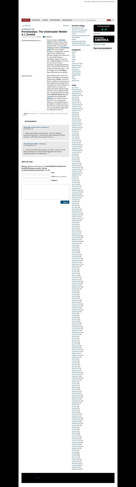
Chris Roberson (32, 113)
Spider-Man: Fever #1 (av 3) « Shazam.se (36, 127)
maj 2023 (74, 135)
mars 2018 (75, 253)
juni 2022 (74, 156)
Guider (74, 56)
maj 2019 (74, 226)
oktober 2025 (75, 93)
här (67, 94)
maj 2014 (74, 340)
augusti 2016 (75, 289)
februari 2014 (75, 346)
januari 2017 (75, 279)
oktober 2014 (75, 330)
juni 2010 (74, 429)
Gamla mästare (76, 37)
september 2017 (76, 264)
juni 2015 (74, 315)
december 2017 (76, 258)
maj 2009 (74, 454)
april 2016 (74, 296)
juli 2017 (74, 268)
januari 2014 (75, 347)
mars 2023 (75, 139)
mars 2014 (75, 344)
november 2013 (76, 351)
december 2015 (76, 304)
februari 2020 (75, 209)
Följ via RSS (87, 1)
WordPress (37, 477)
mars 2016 (75, 298)
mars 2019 (75, 230)
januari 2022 (75, 165)
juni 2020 (74, 201)
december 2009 (76, 440)
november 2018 (76, 237)
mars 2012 (75, 389)
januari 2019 (75, 234)
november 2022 (76, 146)
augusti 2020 (75, 197)
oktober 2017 (75, 262)
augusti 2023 (75, 129)
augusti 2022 (75, 152)
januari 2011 (75, 416)
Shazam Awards (76, 73)
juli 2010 (74, 427)
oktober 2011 (75, 399)
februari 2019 (75, 232)
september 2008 (76, 469)
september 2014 (76, 332)
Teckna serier (75, 80)
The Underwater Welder (62, 113)
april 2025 (74, 99)
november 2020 (76, 192)
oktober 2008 (75, 467)
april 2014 (74, 342)
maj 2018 (74, 249)
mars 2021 (75, 184)
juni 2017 (74, 270)
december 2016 (76, 281)
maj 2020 (74, 203)
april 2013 (74, 365)
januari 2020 (75, 211)
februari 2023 (75, 141)
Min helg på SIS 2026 (78, 28)
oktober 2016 (75, 285)
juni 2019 (74, 224)
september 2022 (76, 150)
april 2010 (74, 433)
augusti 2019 (75, 220)
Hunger (74, 39)
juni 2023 (74, 133)
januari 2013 (75, 370)
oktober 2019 (75, 216)
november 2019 (76, 215)
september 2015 (76, 309)
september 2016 (76, 287)
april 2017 (74, 273)
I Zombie (41, 113)
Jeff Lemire (46, 113)
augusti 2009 (75, 448)
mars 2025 (75, 101)
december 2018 (76, 235)
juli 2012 (74, 382)
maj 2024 (74, 114)
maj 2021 (74, 180)
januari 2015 (75, 325)
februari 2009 (75, 459)
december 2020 (76, 190)
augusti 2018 (75, 243)
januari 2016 (75, 302)
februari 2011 (75, 414)
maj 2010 (74, 431)
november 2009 (76, 442)
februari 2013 (75, 368)
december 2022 (76, 144)
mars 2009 (75, 458)
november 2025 (76, 91)
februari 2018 (75, 254)
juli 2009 (74, 450)
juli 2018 (74, 245)
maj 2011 (74, 408)
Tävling (74, 78)
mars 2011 (75, 412)
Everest (74, 33)
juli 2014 (74, 336)
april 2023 (74, 137)
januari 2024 (75, 122)
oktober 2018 (75, 239)
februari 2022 (75, 163)
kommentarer (47, 36)
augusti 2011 (75, 402)
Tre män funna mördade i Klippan (81, 45)
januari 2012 (75, 393)
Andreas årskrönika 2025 (79, 43)
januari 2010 (75, 439)
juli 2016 (74, 291)
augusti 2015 (75, 311)
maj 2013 (74, 363)
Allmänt (74, 52)
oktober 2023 (75, 125)
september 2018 (76, 241)
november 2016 (76, 283)
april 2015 (74, 319)
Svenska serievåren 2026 (79, 41)
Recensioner (75, 69)
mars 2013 (75, 366)
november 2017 (76, 260)
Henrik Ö (39, 36)
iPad (73, 61)
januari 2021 (75, 188)
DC (37, 113)
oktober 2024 (75, 106)
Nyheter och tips (28, 29)
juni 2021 (74, 179)
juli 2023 (74, 131)
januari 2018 (75, 256)
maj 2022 (74, 158)
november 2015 (76, 306)
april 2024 (74, 116)
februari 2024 (75, 120)
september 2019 (76, 218)
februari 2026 (75, 89)
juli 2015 (74, 313)
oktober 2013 (75, 353)
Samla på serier (76, 71)
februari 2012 (75, 391)
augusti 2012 (75, 380)
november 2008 (76, 465)
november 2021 (76, 169)
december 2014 (76, 327)
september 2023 (76, 127)
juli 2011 (74, 404)
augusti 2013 (75, 357)
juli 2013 (74, 359)
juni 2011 (74, 406)
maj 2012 (74, 385)
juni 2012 (74, 384)
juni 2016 (74, 292)
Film (73, 54)
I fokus (73, 58)
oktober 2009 (75, 444)
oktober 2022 (75, 148)
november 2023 (76, 123)
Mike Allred (52, 113)
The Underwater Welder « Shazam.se (35, 144)
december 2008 (76, 463)
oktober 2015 (75, 308)
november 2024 (76, 104)
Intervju (74, 59)
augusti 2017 (75, 266)
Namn (53, 172)
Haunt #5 (65, 25)
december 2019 (76, 213)
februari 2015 (75, 323)
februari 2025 (75, 103)
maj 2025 (74, 97)
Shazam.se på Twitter (96, 1)
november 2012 (76, 374)
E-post (58, 176)
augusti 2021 (75, 175)
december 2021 (76, 167)
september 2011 (76, 401)
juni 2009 (74, 452)
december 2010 (76, 418)
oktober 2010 (75, 421)
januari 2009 (75, 461)
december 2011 (76, 395)
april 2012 (74, 387)
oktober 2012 (75, 376)
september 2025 (76, 95)
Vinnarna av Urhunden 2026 (79, 30)
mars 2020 (75, 207)
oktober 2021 (75, 171)
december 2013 (76, 349)
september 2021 (76, 173)
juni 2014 (74, 338)
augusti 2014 (75, 334)
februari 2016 (75, 300)
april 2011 (74, 410)
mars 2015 (75, 321)
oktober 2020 (75, 194)
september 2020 (76, 196)
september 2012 (76, 378)
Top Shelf (24, 115)
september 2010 (76, 423)
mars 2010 (75, 435)
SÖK (109, 20)
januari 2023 (75, 142)
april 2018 (74, 251)
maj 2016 (74, 294)
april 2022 (74, 160)
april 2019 (74, 228)
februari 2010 (75, 437)
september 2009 (76, 446)
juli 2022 (74, 154)
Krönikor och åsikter (77, 63)
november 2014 (76, 328)
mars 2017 (75, 275)
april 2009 (74, 456)
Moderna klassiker (77, 65)
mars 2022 (75, 161)
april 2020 (74, 205)
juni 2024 (74, 112)
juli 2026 (74, 87)
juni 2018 (74, 247)
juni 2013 (74, 361)
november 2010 (76, 420)
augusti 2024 (75, 110)
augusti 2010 (75, 425)
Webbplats (54, 180)
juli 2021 (74, 177)
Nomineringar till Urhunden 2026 (81, 35)
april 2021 (74, 182)
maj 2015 (74, 317)
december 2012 (76, 372)
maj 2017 (74, 272)
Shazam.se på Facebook (108, 1)
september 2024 (76, 108)
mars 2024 (75, 118)
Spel (73, 77)
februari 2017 (75, 277)
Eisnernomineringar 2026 (79, 32)
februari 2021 (75, 186)
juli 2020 (74, 199)
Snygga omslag (76, 75)
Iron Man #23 (26, 25)
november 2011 (76, 397)
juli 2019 (74, 222)
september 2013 (76, 355)
